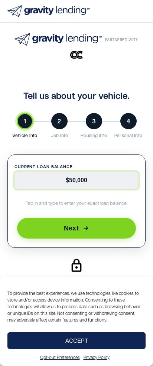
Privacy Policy (97, 357)
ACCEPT (76, 340)
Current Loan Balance (43, 166)
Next (71, 228)
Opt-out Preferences (60, 357)
